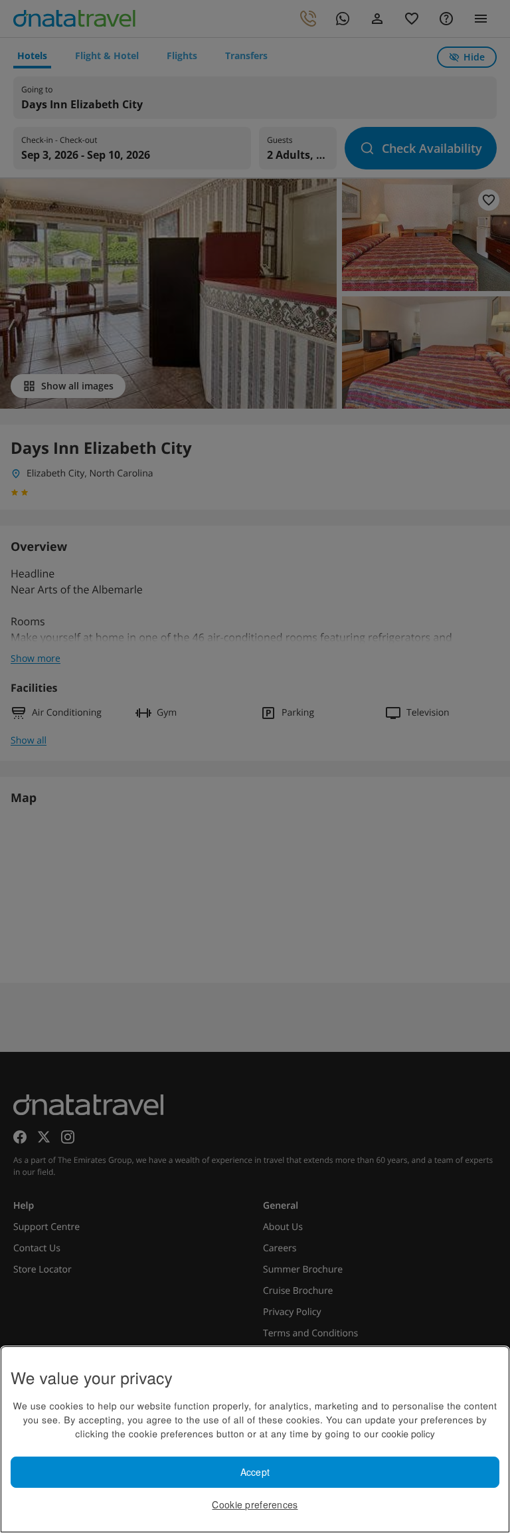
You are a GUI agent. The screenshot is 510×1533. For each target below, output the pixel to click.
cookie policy (408, 1433)
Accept (255, 1472)
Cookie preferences (255, 1504)
